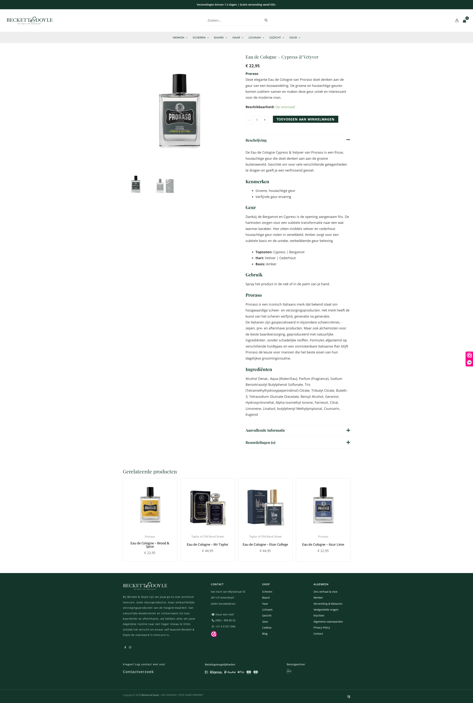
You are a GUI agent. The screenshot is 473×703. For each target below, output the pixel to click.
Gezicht (266, 615)
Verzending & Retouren (328, 603)
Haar (265, 603)
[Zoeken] (266, 20)
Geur (265, 621)
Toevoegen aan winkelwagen (306, 119)
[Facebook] (444, 20)
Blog (435, 20)
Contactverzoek (138, 671)
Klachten (319, 615)
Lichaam (267, 609)
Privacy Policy (322, 627)
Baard (266, 597)
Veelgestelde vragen (326, 609)
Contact (318, 633)
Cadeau (267, 627)
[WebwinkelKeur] (214, 634)
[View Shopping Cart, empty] (464, 21)
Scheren (267, 591)
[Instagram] (449, 20)
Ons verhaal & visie (325, 591)
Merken (318, 597)
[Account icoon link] (457, 20)
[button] (186, 37)
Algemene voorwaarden (328, 621)
